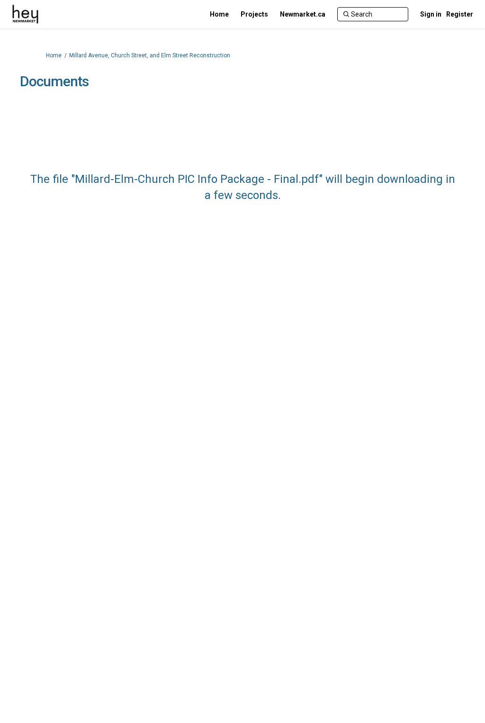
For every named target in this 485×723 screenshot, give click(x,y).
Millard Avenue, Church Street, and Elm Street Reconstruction (149, 55)
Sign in (430, 14)
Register (459, 14)
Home (54, 55)
